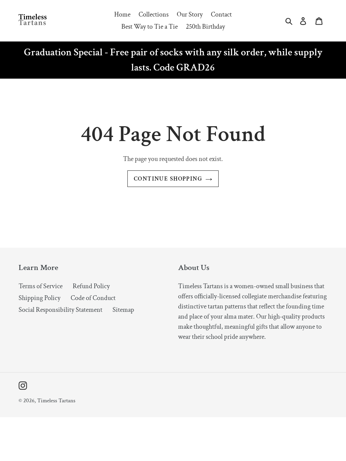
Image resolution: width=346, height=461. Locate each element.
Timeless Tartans (56, 400)
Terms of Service (41, 286)
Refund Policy (91, 286)
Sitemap (123, 309)
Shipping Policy (39, 298)
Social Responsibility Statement (60, 309)
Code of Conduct (93, 298)
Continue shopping (168, 179)
